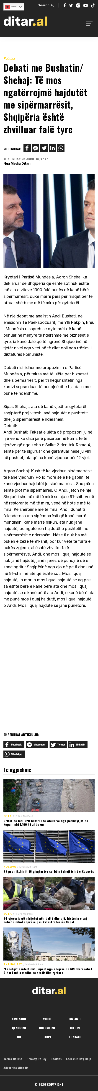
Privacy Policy (36, 1058)
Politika (9, 58)
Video (47, 1018)
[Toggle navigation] (90, 23)
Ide (19, 1036)
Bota (7, 816)
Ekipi (47, 1036)
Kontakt (75, 1036)
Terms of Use (12, 1058)
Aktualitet (12, 964)
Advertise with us (15, 1067)
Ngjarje (75, 1018)
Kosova (9, 866)
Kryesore (19, 1018)
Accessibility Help (78, 1058)
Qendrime (19, 1027)
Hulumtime (47, 1027)
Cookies (56, 1058)
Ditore (75, 1027)
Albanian (13, 7)
